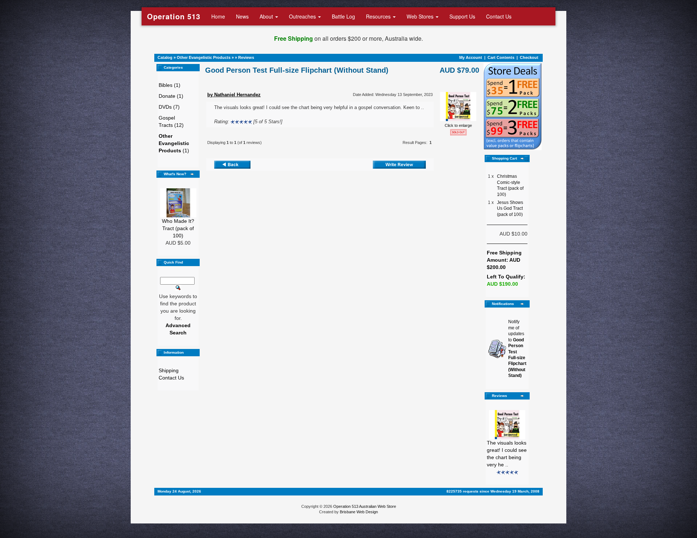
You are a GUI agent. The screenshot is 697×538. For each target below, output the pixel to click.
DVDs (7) (169, 107)
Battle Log (343, 16)
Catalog (165, 57)
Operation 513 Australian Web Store (364, 506)
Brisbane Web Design (359, 512)
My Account (470, 57)
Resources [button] (379, 16)
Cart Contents (501, 57)
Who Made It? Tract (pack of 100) (178, 228)
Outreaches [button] (303, 16)
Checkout (529, 57)
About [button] (267, 16)
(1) (174, 143)
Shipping (169, 370)
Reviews (246, 57)
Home (218, 16)
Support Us (462, 16)
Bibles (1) (169, 85)
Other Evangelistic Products (204, 57)
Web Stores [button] (421, 16)
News (242, 16)
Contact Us (498, 16)
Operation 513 (173, 16)
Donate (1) (171, 96)
